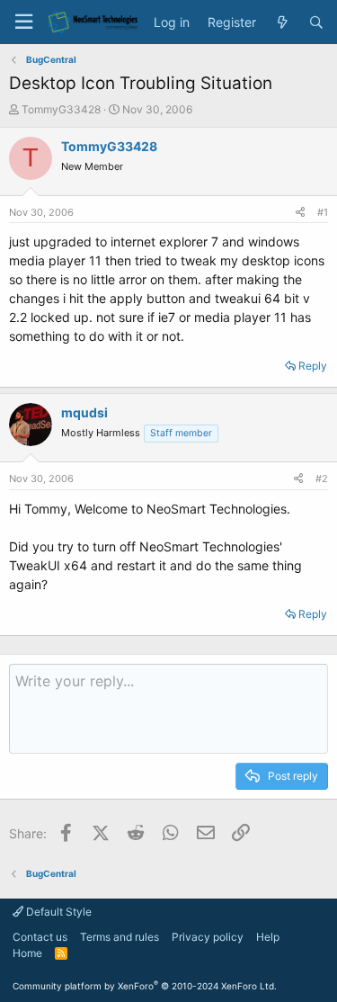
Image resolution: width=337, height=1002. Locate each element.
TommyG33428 (61, 109)
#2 (321, 478)
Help (267, 937)
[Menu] (23, 22)
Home (27, 953)
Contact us (40, 937)
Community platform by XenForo (145, 985)
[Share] (300, 212)
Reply (312, 365)
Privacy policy (208, 937)
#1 (322, 212)
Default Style (57, 911)
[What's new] (282, 22)
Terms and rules (119, 937)
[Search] (316, 22)
